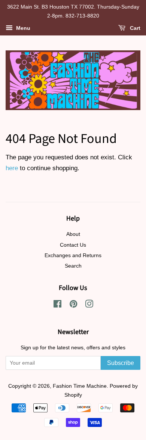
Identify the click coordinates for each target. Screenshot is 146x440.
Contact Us (73, 245)
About (73, 234)
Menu (22, 28)
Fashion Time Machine (80, 386)
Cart (134, 28)
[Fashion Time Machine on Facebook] (57, 305)
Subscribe (120, 363)
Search (73, 266)
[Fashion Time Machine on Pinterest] (73, 305)
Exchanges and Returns (73, 255)
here (12, 168)
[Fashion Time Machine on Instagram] (89, 305)
